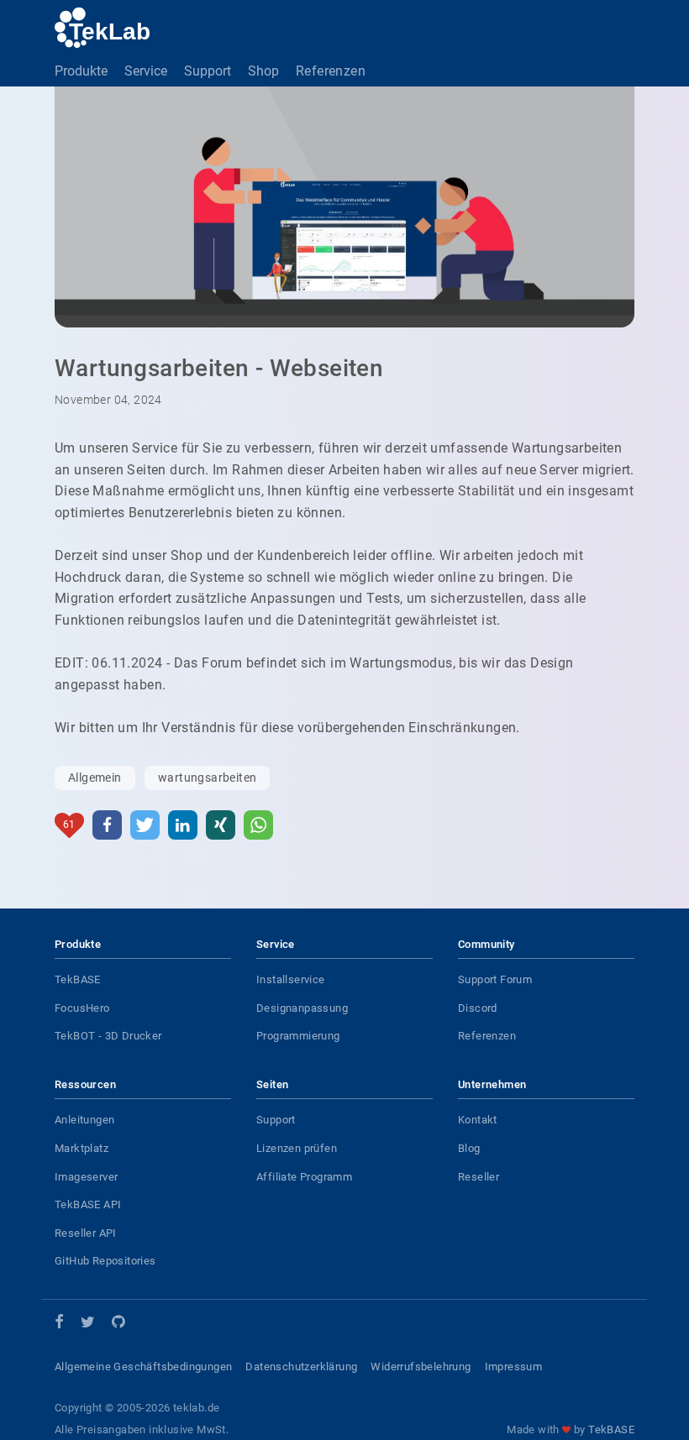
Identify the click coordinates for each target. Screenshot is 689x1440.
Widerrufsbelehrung (421, 1366)
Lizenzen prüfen (296, 1148)
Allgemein (95, 777)
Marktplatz (81, 1148)
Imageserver (86, 1176)
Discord (477, 1008)
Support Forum (495, 979)
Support (207, 71)
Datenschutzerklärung (301, 1366)
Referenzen (331, 71)
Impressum (514, 1366)
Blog (469, 1148)
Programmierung (298, 1035)
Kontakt (477, 1119)
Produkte (81, 71)
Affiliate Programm (304, 1176)
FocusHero (82, 1008)
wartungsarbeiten (207, 777)
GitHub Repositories (105, 1260)
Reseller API (86, 1233)
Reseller (478, 1176)
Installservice (290, 979)
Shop (263, 71)
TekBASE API (88, 1204)
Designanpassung (302, 1008)
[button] (107, 825)
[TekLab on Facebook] (59, 1323)
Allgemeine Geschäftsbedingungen (143, 1366)
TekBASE (78, 979)
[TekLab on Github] (118, 1324)
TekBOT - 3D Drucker (108, 1035)
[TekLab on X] (88, 1324)
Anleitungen (84, 1119)
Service (145, 71)
